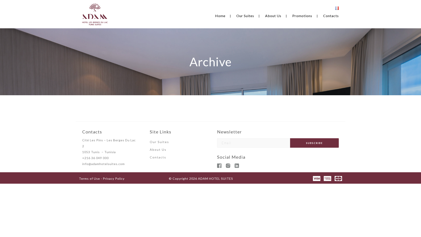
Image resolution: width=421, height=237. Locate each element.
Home (220, 16)
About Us (273, 16)
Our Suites (245, 16)
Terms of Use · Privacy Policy (102, 178)
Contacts (331, 16)
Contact (157, 157)
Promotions (302, 16)
